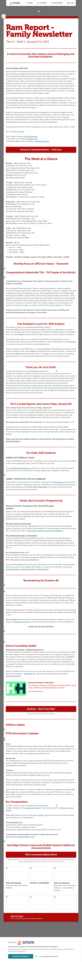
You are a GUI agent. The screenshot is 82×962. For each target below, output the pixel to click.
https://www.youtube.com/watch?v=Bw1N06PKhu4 (45, 531)
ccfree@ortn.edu (32, 139)
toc (3, 16)
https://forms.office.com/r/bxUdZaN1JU (25, 560)
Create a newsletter (20, 956)
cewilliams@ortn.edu (42, 141)
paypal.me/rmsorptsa (21, 622)
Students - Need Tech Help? (41, 709)
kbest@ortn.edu (29, 674)
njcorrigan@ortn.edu (30, 136)
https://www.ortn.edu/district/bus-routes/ (20, 837)
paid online (72, 342)
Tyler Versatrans (39, 815)
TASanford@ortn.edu (13, 676)
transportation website (33, 808)
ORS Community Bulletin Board (41, 854)
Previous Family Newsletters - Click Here (41, 149)
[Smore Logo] (15, 3)
